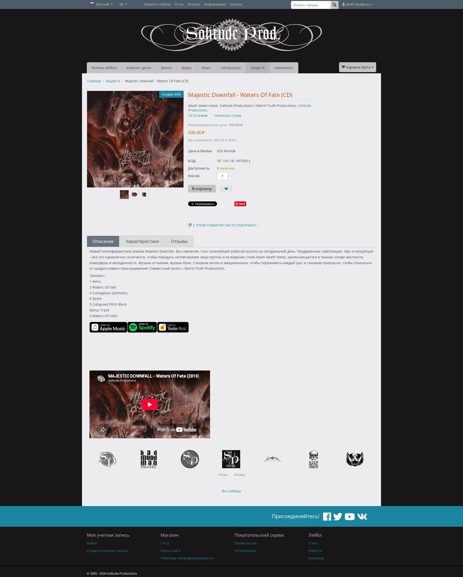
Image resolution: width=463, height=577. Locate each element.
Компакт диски (139, 67)
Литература (231, 67)
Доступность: (199, 168)
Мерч (206, 67)
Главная (94, 81)
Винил (166, 67)
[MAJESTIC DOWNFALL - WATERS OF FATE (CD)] (135, 139)
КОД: (192, 160)
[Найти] (335, 5)
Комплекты (284, 67)
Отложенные (245, 550)
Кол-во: (194, 175)
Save (242, 204)
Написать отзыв (227, 115)
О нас (179, 4)
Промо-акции (246, 543)
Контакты (316, 558)
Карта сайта (171, 550)
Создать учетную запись (107, 550)
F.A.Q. (165, 543)
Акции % (258, 67)
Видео (187, 67)
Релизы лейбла (104, 67)
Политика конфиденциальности (187, 558)
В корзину (202, 188)
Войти (92, 543)
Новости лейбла (157, 4)
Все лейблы (231, 491)
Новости (315, 550)
